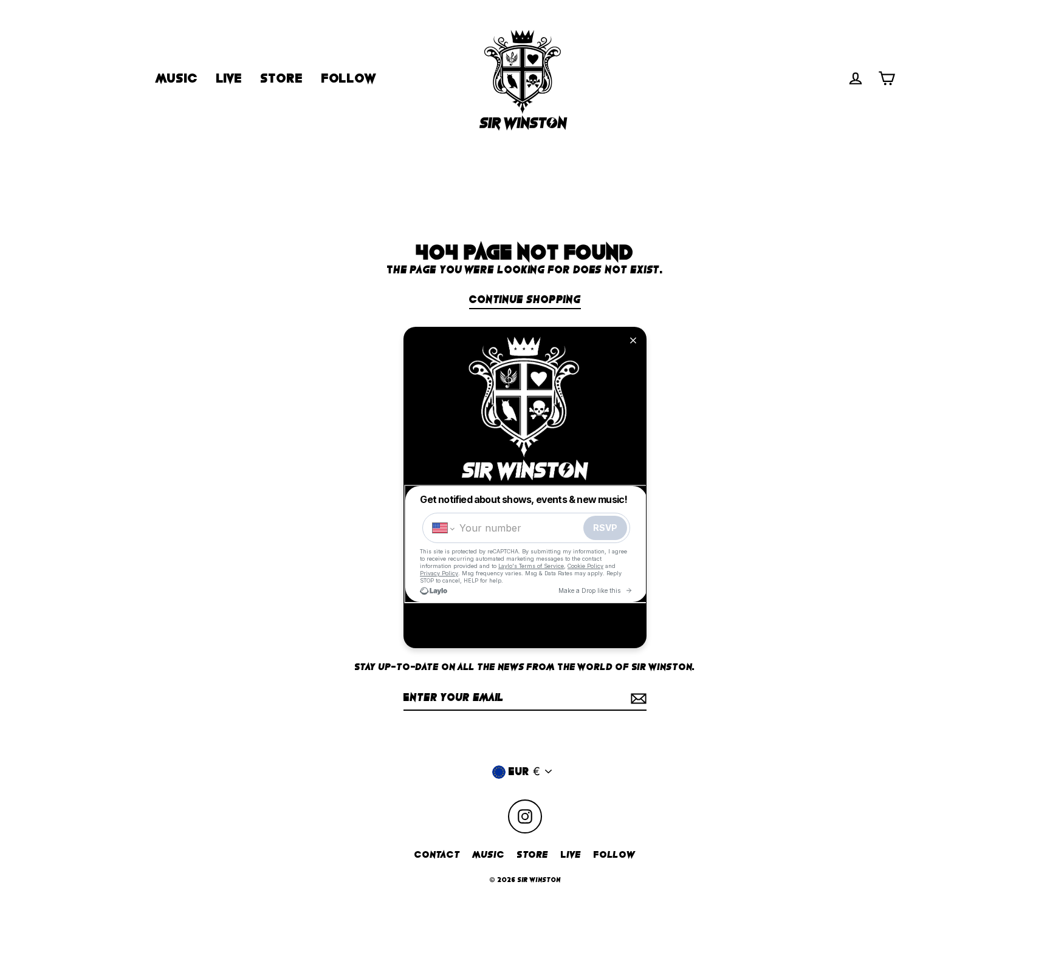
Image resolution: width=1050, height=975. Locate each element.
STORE (282, 78)
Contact (437, 855)
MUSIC (177, 78)
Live (571, 855)
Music (489, 855)
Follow (615, 855)
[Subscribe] (637, 698)
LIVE (229, 78)
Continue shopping (525, 299)
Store (533, 855)
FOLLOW (348, 78)
